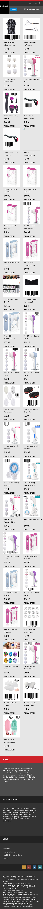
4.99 (26, 709)
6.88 (26, 305)
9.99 (6, 85)
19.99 (27, 269)
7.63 (6, 415)
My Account (33, 3)
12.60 (7, 525)
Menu (13, 9)
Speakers (6, 848)
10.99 (7, 195)
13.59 (7, 305)
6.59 (26, 49)
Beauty (6, 858)
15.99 (7, 452)
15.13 (27, 342)
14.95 (7, 379)
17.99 (7, 269)
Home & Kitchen (9, 852)
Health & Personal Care (12, 855)
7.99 (26, 122)
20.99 (7, 122)
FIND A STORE (9, 52)
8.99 (6, 49)
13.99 (27, 85)
